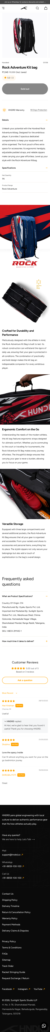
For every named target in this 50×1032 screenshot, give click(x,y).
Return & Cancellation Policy (16, 912)
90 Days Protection (38, 110)
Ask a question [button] (25, 680)
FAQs (5, 953)
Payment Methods (11, 924)
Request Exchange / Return (15, 978)
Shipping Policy (9, 900)
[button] (3, 8)
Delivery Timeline (10, 906)
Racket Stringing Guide (13, 972)
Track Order (7, 966)
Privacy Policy (9, 941)
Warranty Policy (9, 918)
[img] (8, 701)
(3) (12, 78)
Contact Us (7, 893)
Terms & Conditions (11, 947)
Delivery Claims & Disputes (15, 930)
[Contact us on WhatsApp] (44, 1026)
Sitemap (6, 960)
